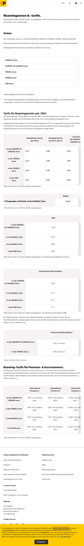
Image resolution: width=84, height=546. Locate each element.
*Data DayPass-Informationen (15, 360)
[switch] (73, 3)
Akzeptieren (41, 542)
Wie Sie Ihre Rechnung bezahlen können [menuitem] (58, 474)
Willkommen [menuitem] (47, 460)
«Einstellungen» (65, 537)
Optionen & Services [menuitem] (11, 470)
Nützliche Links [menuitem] (48, 455)
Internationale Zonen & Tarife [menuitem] (15, 474)
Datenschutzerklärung (60, 528)
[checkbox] (75, 3)
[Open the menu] (80, 3)
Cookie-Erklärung (8, 530)
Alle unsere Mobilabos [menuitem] (12, 460)
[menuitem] (69, 3)
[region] (42, 535)
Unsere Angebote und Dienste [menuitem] (16, 455)
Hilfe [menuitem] (63, 3)
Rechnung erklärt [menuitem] (48, 470)
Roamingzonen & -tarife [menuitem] (13, 479)
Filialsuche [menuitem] (46, 479)
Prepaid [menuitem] (7, 465)
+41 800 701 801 (10, 490)
